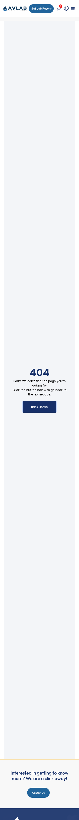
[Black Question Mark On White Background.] (66, 8)
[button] (73, 8)
